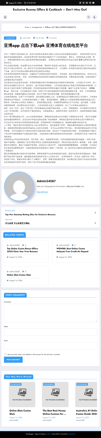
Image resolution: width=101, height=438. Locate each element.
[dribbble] (87, 3)
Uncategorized (10, 38)
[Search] (88, 17)
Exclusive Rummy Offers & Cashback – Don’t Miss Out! (50, 9)
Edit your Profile (73, 186)
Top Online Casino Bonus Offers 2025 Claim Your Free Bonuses (22, 250)
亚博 (80, 60)
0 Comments (53, 38)
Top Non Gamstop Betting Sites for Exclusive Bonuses (30, 214)
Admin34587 (27, 38)
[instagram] (90, 3)
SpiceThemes (71, 434)
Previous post (10, 210)
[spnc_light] (94, 17)
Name (6, 326)
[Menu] (5, 17)
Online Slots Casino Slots (19, 274)
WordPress (48, 434)
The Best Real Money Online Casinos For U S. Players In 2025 (49, 412)
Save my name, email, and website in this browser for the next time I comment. (33, 354)
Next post (8, 219)
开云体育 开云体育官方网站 (17, 223)
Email (6, 340)
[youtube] (93, 3)
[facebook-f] (80, 3)
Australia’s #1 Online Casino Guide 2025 (82, 412)
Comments (7, 302)
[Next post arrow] (95, 223)
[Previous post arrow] (95, 212)
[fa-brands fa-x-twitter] (83, 3)
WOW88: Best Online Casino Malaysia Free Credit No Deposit (72, 250)
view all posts (42, 192)
